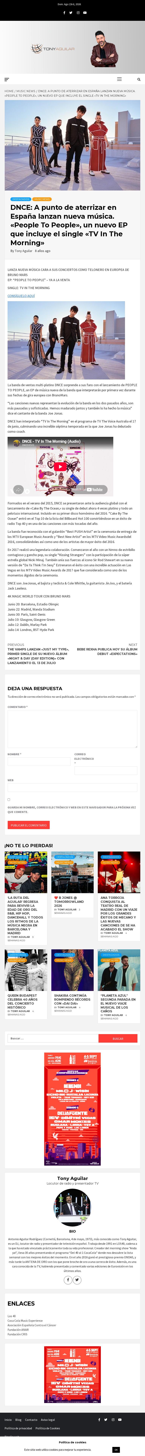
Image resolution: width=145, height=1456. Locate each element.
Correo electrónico (83, 758)
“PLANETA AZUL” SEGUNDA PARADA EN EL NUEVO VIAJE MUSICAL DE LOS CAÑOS (118, 1003)
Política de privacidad (18, 1428)
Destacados (21, 199)
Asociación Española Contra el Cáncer (32, 1325)
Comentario (18, 707)
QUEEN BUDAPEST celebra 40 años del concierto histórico (23, 1001)
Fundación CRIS (17, 1334)
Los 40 (12, 1316)
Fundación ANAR (18, 1330)
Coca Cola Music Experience (25, 1320)
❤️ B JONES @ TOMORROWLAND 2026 (69, 902)
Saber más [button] (102, 1449)
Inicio (8, 1420)
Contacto (31, 1420)
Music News (42, 199)
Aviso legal (48, 1420)
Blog (18, 1420)
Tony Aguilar (24, 251)
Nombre (14, 754)
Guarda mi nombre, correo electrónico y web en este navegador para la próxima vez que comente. (72, 809)
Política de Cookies (47, 1428)
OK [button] (116, 1449)
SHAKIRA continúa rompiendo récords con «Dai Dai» (72, 999)
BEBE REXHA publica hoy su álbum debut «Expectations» (107, 649)
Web (11, 780)
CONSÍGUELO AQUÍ (21, 296)
